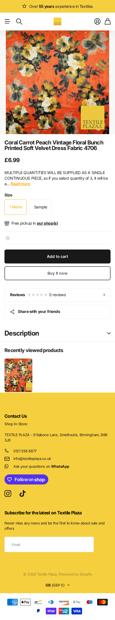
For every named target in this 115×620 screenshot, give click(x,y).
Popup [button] (8, 238)
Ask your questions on (41, 466)
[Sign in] (97, 21)
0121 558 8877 (25, 451)
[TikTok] (22, 493)
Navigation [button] (7, 21)
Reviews (38, 294)
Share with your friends (39, 311)
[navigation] (52, 125)
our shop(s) (47, 223)
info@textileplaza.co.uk (32, 458)
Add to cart (57, 256)
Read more (20, 183)
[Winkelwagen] (108, 21)
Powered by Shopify (75, 574)
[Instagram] (7, 493)
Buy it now (57, 273)
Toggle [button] (109, 333)
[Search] (19, 21)
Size (8, 195)
